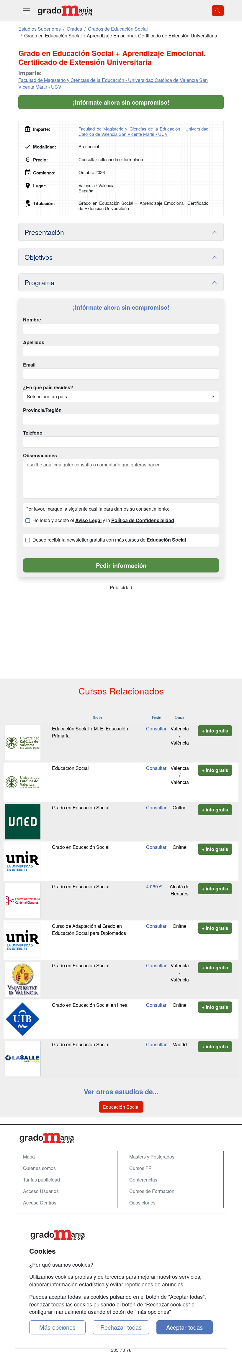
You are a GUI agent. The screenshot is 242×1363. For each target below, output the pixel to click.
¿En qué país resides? (48, 387)
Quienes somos (39, 1168)
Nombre (32, 319)
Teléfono (32, 433)
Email (29, 365)
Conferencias (143, 1179)
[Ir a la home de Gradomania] (65, 10)
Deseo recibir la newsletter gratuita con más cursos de (109, 540)
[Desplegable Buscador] (218, 10)
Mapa (29, 1156)
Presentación (44, 232)
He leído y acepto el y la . (103, 520)
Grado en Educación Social (80, 807)
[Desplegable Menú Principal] (26, 10)
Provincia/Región (42, 410)
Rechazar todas (121, 1327)
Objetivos (38, 257)
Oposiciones (142, 1202)
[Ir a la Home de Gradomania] (121, 1137)
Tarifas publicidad (41, 1179)
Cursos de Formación (151, 1191)
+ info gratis (215, 730)
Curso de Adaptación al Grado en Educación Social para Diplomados (89, 929)
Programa (39, 282)
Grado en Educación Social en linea (89, 1004)
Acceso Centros (39, 1202)
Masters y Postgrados (151, 1156)
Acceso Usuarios (41, 1191)
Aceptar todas (184, 1327)
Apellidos (33, 342)
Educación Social (70, 768)
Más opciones (57, 1327)
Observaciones (40, 455)
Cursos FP (140, 1168)
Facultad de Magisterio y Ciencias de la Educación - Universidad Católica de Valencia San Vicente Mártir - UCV (113, 83)
